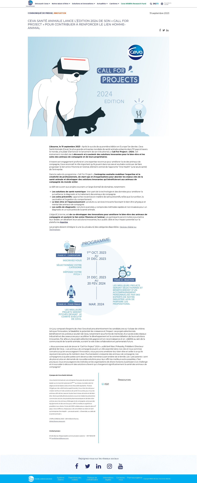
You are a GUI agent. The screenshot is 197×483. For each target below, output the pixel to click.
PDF (107, 384)
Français (157, 4)
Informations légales (108, 479)
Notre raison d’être (60, 4)
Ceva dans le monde (167, 3)
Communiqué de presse (40, 13)
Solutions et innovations (82, 4)
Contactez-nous (120, 479)
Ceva (156, 478)
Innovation (60, 13)
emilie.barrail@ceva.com (60, 438)
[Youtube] (120, 466)
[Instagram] (109, 466)
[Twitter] (87, 466)
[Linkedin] (98, 466)
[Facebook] (76, 466)
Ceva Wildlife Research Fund (133, 4)
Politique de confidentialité (92, 479)
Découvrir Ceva (41, 4)
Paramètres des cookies (74, 479)
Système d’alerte (60, 479)
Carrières (113, 4)
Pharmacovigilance (134, 478)
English (154, 4)
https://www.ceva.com (57, 421)
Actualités (101, 4)
